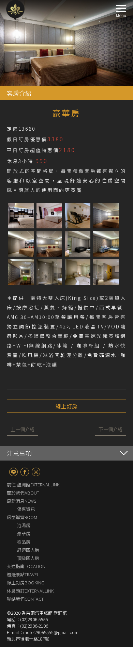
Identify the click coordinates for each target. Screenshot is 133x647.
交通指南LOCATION (26, 566)
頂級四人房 (28, 558)
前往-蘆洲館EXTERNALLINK (33, 484)
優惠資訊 (26, 509)
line (13, 471)
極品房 (23, 541)
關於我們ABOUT (23, 492)
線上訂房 (66, 406)
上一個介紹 (22, 429)
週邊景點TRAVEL (23, 574)
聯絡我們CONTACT (25, 599)
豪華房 (23, 533)
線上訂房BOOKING (25, 582)
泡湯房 (23, 525)
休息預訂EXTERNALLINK (30, 590)
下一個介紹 (110, 429)
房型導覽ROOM (22, 517)
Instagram (36, 471)
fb (24, 471)
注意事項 (19, 453)
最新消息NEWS (21, 501)
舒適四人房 (28, 550)
